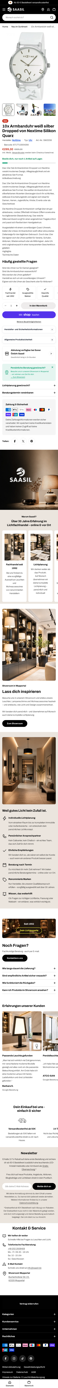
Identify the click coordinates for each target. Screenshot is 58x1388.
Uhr (30, 140)
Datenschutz (22, 1372)
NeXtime (16, 140)
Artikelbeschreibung (11, 178)
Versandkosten (18, 153)
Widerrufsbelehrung (11, 1367)
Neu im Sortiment (19, 27)
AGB (33, 1372)
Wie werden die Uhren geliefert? (16, 275)
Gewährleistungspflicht (34, 1367)
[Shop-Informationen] (51, 353)
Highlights (6, 251)
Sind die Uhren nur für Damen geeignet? (20, 268)
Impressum (7, 1372)
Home (5, 27)
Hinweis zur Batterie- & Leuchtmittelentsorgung (23, 1377)
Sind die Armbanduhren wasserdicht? (19, 271)
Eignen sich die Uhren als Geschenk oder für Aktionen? (27, 281)
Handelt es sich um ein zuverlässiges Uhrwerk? (23, 278)
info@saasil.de (34, 1268)
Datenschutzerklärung (28, 1203)
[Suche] (51, 17)
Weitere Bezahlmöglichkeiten (29, 322)
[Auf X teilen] (23, 441)
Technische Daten (10, 255)
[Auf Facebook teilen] (14, 441)
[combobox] (29, 17)
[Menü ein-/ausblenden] (4, 9)
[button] (22, 1056)
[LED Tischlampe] (36, 1046)
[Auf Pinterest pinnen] (31, 441)
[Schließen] (52, 367)
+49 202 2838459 (16, 1248)
